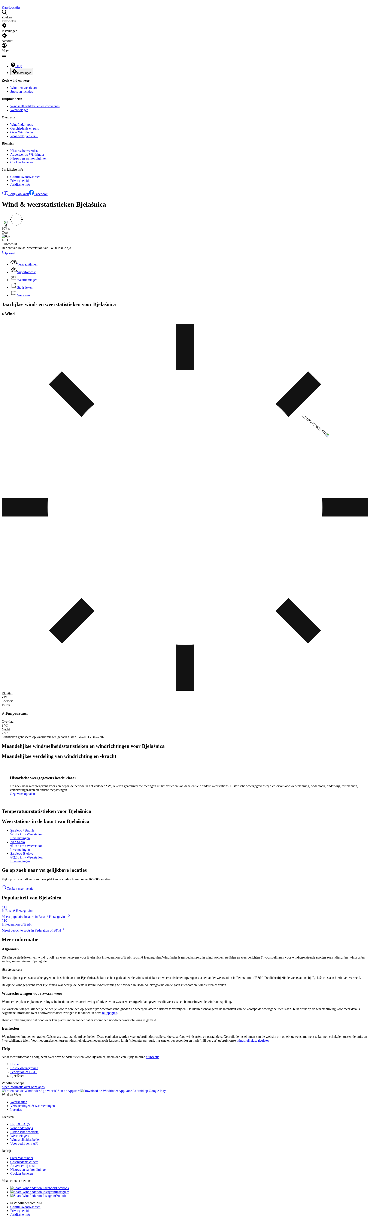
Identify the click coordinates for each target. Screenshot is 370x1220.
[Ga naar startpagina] (2, 3)
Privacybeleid (19, 180)
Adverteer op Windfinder (27, 154)
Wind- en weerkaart (23, 88)
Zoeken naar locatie (20, 888)
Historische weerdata (24, 150)
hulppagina (109, 1013)
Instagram (62, 1192)
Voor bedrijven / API (24, 136)
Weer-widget (19, 110)
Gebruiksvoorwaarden (25, 177)
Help (18, 66)
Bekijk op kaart (18, 194)
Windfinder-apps (21, 124)
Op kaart (9, 253)
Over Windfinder (21, 132)
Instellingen (24, 73)
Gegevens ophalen (22, 794)
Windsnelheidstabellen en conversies (35, 106)
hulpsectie (152, 1057)
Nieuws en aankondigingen (28, 158)
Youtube (61, 1196)
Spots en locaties (21, 91)
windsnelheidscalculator (253, 1040)
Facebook (41, 194)
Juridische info (20, 184)
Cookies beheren (21, 162)
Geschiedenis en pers (24, 128)
